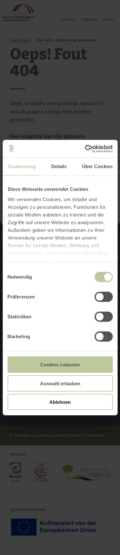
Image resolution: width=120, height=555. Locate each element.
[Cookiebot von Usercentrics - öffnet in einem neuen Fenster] (85, 148)
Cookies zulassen (60, 364)
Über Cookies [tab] (97, 166)
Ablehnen (60, 402)
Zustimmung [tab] (21, 166)
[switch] (103, 297)
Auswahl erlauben (60, 383)
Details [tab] (59, 166)
